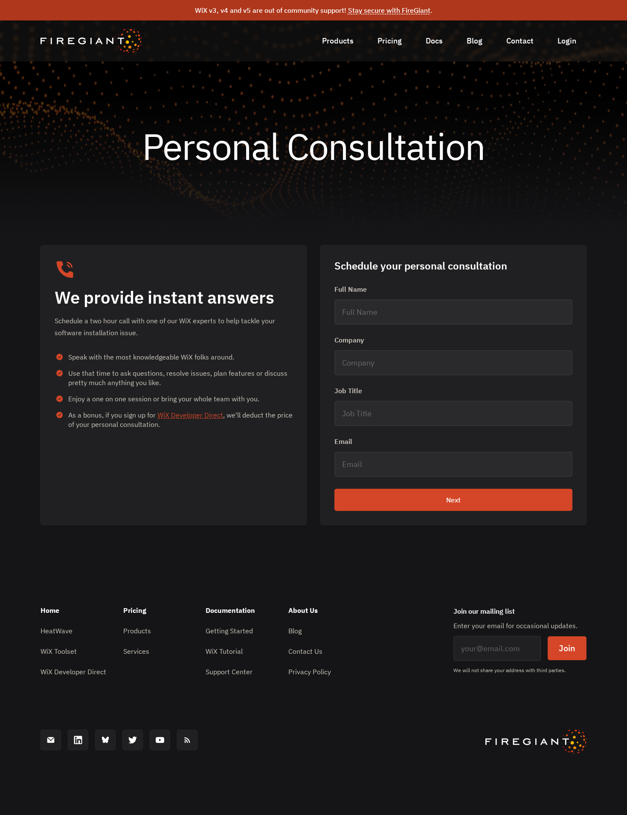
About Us (303, 610)
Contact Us (305, 651)
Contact (520, 41)
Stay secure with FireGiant (389, 10)
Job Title (348, 390)
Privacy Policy (309, 671)
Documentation (230, 610)
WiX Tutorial (224, 651)
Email (343, 441)
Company (349, 339)
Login (566, 41)
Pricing (389, 41)
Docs (434, 41)
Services (136, 651)
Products (338, 41)
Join (567, 648)
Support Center (229, 671)
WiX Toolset (59, 651)
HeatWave (57, 630)
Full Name (350, 289)
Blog (474, 41)
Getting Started (229, 630)
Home (50, 610)
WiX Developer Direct (190, 415)
